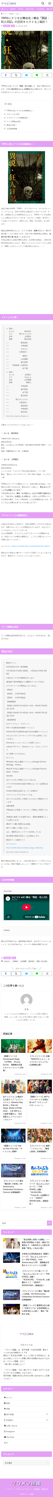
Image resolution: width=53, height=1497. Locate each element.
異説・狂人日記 (42, 961)
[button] (5, 75)
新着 (8, 1403)
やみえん (7, 961)
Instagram (10, 1431)
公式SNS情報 (12, 128)
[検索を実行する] (49, 1223)
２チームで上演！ (14, 114)
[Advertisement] (26, 278)
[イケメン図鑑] (8, 3)
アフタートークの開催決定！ (18, 117)
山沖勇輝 (23, 961)
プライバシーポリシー (24, 1489)
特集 (8, 1408)
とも (26, 1009)
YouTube (10, 1437)
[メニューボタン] (49, 3)
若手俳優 (10, 1414)
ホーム (9, 1397)
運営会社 (45, 1489)
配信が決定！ (12, 125)
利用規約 (37, 1489)
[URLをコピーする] (47, 75)
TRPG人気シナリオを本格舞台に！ (20, 110)
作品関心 (6, 26)
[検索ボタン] (42, 3)
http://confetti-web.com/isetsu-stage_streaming (24, 847)
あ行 (12, 26)
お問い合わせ (11, 1425)
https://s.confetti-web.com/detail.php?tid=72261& (31, 546)
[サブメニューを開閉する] (47, 1414)
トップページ (10, 1489)
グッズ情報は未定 (14, 121)
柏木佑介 (32, 961)
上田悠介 (15, 961)
